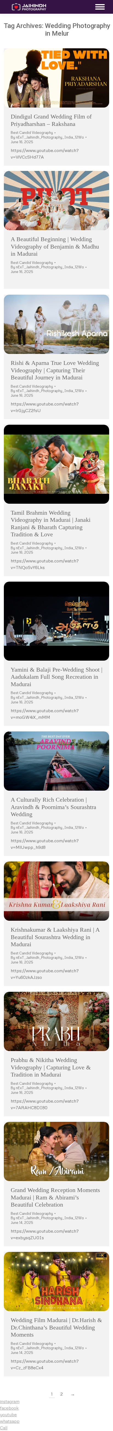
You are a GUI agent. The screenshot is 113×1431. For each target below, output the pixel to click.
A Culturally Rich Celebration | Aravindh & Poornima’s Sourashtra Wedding (53, 807)
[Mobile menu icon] (98, 7)
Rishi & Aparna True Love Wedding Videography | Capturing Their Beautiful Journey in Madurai (55, 370)
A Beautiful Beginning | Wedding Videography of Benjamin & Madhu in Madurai (55, 246)
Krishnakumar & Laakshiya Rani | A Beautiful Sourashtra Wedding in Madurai (55, 937)
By (47, 137)
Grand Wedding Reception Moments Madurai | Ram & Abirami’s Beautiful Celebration (55, 1197)
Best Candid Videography (32, 132)
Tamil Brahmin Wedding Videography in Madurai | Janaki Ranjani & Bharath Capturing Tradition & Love (51, 523)
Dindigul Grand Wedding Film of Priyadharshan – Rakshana (51, 120)
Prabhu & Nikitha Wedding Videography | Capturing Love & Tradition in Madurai (51, 1067)
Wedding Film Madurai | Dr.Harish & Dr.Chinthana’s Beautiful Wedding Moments (56, 1327)
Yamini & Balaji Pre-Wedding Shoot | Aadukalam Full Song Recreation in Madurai (56, 677)
